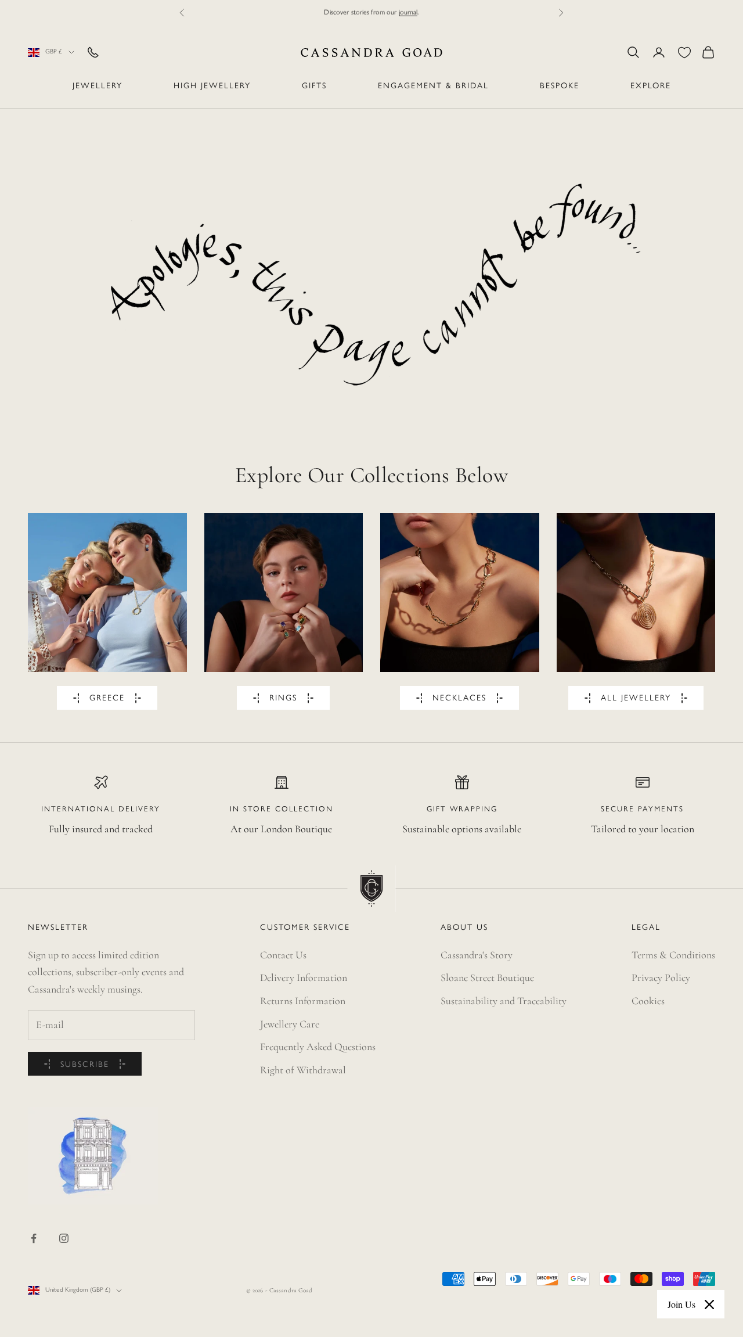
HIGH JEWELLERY (212, 86)
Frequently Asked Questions (318, 1046)
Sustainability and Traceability (504, 1000)
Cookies (648, 1000)
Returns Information (302, 1000)
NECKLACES (459, 698)
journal (408, 12)
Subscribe (84, 1065)
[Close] (709, 1304)
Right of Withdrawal (303, 1069)
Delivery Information (303, 977)
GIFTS (314, 86)
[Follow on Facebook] (33, 1238)
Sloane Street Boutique (487, 977)
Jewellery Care (289, 1024)
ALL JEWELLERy (636, 698)
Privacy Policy (661, 977)
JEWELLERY (97, 86)
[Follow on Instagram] (64, 1238)
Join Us (681, 1304)
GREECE (107, 698)
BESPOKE (559, 86)
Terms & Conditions (673, 954)
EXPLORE (650, 86)
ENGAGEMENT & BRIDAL (433, 86)
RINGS (283, 698)
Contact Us (283, 954)
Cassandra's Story (477, 954)
